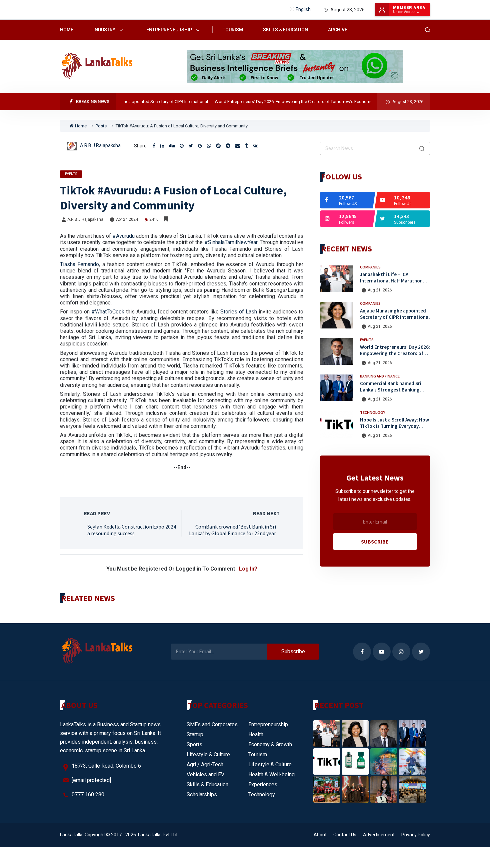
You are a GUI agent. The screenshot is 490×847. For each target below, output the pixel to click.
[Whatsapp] (209, 146)
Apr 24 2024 (127, 219)
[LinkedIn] (162, 146)
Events (71, 173)
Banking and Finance (380, 375)
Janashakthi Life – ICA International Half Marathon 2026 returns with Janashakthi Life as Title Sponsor (393, 283)
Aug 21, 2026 (380, 290)
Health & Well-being (271, 774)
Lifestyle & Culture (208, 754)
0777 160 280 (88, 794)
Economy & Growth (270, 744)
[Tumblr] (246, 146)
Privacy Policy (415, 834)
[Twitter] (191, 146)
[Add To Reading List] (166, 219)
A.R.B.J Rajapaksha (100, 145)
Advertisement (379, 834)
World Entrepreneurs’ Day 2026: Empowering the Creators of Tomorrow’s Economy (282, 101)
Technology (372, 412)
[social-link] (347, 200)
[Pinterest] (182, 146)
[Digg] (172, 146)
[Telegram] (228, 146)
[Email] (237, 146)
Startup (195, 734)
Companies (370, 266)
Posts (101, 125)
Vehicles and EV (205, 774)
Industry (104, 29)
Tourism (233, 29)
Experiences (262, 784)
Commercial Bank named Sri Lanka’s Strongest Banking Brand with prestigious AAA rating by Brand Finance (390, 392)
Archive (337, 29)
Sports (194, 744)
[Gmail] (200, 146)
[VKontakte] (255, 146)
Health (255, 734)
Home (66, 29)
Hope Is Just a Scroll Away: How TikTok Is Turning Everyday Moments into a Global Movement (394, 429)
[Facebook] (154, 146)
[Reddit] (218, 146)
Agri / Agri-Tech (205, 764)
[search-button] (427, 30)
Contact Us (344, 834)
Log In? (248, 569)
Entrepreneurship (169, 29)
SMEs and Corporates (212, 724)
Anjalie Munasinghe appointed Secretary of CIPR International (137, 101)
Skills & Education (285, 29)
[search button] (422, 148)
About (320, 834)
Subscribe (375, 541)
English (303, 9)
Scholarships (202, 794)
